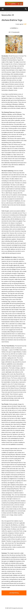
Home (3, 12)
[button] (26, 9)
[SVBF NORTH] (14, 3)
